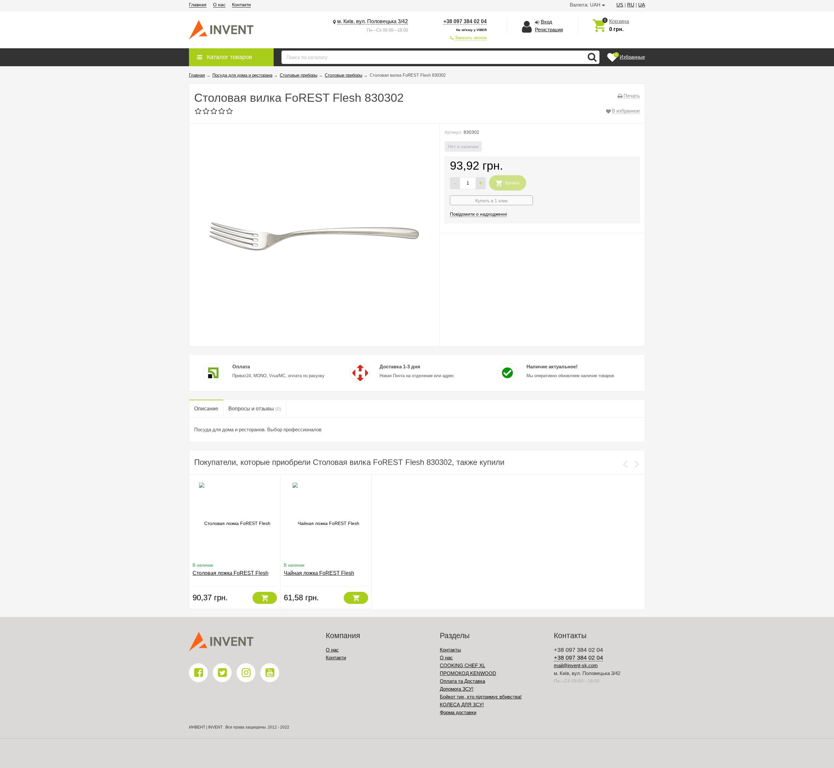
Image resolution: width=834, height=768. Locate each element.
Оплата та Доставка (462, 681)
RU (630, 5)
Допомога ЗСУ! (456, 689)
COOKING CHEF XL (462, 665)
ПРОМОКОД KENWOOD (468, 673)
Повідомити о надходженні (478, 214)
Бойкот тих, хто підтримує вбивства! (481, 696)
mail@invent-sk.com (576, 665)
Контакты (450, 650)
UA (641, 5)
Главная (198, 4)
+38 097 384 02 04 (465, 21)
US (619, 5)
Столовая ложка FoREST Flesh (230, 573)
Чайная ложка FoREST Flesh (319, 573)
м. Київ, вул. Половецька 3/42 (372, 21)
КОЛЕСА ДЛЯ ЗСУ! (462, 704)
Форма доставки (458, 712)
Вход (546, 21)
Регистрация (549, 29)
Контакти (241, 4)
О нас (219, 4)
